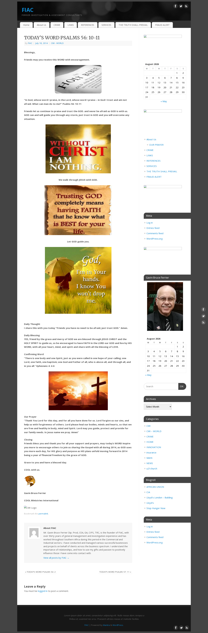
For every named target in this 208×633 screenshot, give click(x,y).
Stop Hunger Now (155, 508)
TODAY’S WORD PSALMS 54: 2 (40, 571)
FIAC (27, 10)
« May (164, 101)
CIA (148, 492)
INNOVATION (153, 447)
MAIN (149, 457)
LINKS (71, 24)
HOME (149, 441)
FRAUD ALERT (162, 24)
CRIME (57, 24)
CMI (148, 425)
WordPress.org (154, 238)
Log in (149, 222)
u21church (151, 468)
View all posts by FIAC (56, 557)
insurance (151, 452)
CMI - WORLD (57, 43)
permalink (43, 513)
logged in (43, 590)
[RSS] (186, 7)
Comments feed (154, 233)
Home (26, 24)
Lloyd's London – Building (159, 497)
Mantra (106, 625)
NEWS (149, 463)
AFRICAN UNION (155, 486)
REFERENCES (87, 24)
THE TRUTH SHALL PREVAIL (133, 24)
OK (181, 386)
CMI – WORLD (153, 431)
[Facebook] (175, 7)
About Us (41, 24)
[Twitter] (181, 7)
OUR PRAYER (156, 144)
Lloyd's (150, 502)
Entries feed (152, 227)
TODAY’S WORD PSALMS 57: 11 (115, 571)
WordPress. (118, 625)
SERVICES (106, 24)
